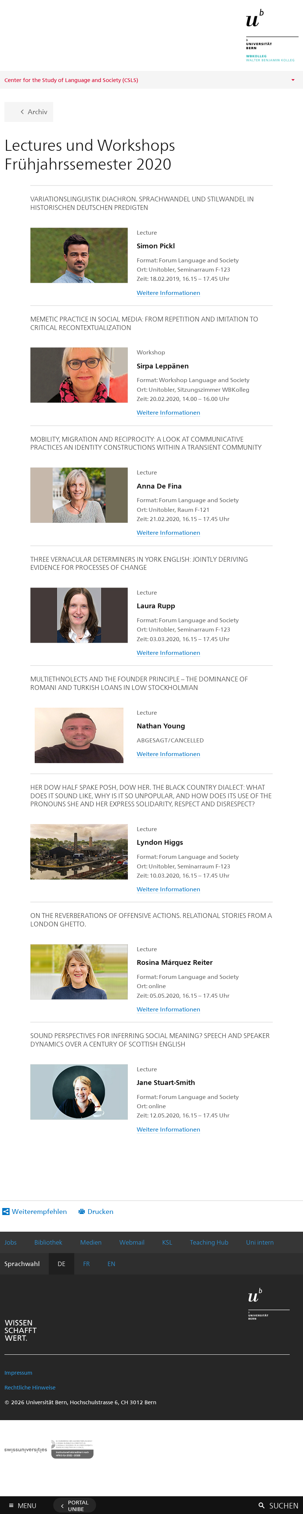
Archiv (37, 111)
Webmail (131, 1242)
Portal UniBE (78, 1505)
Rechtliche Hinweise (29, 1387)
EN (111, 1263)
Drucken (100, 1211)
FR (86, 1263)
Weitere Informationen (168, 292)
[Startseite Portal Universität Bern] (272, 35)
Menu (27, 1504)
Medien (91, 1242)
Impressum (18, 1372)
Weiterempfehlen (39, 1211)
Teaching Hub (209, 1242)
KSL (167, 1242)
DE (61, 1263)
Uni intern (260, 1242)
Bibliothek (48, 1242)
